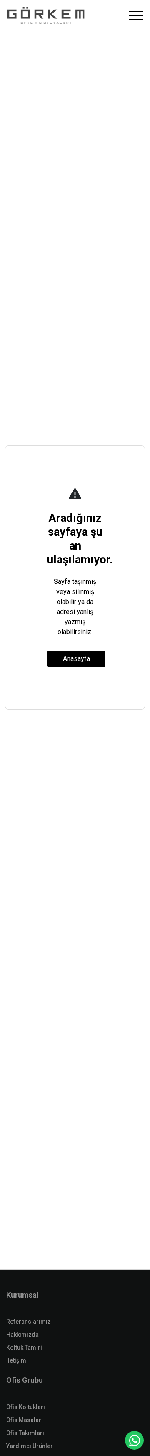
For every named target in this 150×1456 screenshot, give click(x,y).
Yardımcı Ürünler (29, 1446)
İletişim (16, 1360)
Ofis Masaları (24, 1420)
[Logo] (46, 15)
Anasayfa (76, 659)
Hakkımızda (22, 1334)
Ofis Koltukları (25, 1407)
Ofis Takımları (25, 1433)
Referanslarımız (28, 1321)
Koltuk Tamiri (24, 1347)
